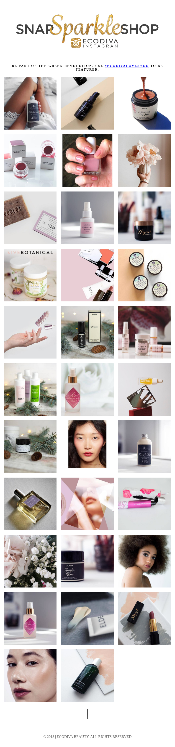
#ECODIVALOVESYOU (127, 66)
